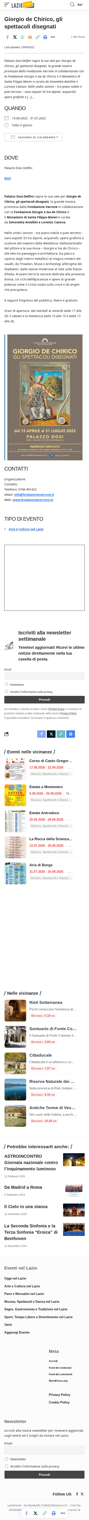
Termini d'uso (56, 709)
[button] (8, 4)
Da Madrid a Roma (23, 1187)
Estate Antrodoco (44, 813)
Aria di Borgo (40, 865)
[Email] (30, 37)
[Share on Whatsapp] (22, 37)
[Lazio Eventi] (23, 4)
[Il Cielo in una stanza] (74, 1210)
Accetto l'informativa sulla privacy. (31, 692)
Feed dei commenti (60, 1374)
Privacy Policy (68, 713)
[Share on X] (15, 37)
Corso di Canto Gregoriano (52, 761)
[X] (82, 1494)
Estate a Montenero (46, 787)
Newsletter (17, 685)
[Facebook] (77, 1494)
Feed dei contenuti (60, 1367)
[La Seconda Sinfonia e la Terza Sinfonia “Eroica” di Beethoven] (74, 1229)
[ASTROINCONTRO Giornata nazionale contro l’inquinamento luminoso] (74, 1159)
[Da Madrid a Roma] (74, 1190)
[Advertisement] (44, 940)
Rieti (7, 178)
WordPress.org (58, 1380)
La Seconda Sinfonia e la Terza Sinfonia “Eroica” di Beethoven (31, 1232)
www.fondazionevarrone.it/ (33, 500)
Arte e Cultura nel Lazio (26, 529)
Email (7, 669)
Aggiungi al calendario (36, 137)
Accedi (53, 1361)
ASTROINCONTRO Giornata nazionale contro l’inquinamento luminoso (31, 1162)
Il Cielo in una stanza (26, 1206)
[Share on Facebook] (7, 37)
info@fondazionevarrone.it (34, 494)
